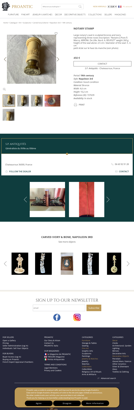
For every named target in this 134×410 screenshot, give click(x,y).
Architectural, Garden (121, 345)
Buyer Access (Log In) (12, 356)
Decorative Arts (119, 353)
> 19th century (66, 23)
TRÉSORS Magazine (56, 356)
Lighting (115, 348)
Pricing (6, 343)
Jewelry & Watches (42, 14)
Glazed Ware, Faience (121, 361)
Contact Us (49, 343)
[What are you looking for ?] (80, 6)
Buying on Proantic (11, 359)
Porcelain (116, 358)
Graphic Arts (87, 351)
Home (5, 23)
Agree (39, 403)
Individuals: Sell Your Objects (15, 348)
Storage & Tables (89, 343)
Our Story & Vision (52, 340)
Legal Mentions (51, 368)
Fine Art (25, 14)
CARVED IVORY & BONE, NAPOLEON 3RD (67, 237)
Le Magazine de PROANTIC (59, 354)
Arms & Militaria (89, 374)
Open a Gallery (9, 340)
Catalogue (13, 23)
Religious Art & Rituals (91, 371)
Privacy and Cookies (53, 370)
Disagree (67, 403)
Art (20, 23)
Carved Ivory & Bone (40, 23)
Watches (85, 364)
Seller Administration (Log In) (15, 345)
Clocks (115, 343)
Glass (114, 369)
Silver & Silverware (120, 366)
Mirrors (115, 351)
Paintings (86, 356)
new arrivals (99, 6)
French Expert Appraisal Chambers (18, 362)
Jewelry (85, 361)
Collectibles (87, 369)
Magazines (120, 14)
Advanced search (108, 378)
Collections (95, 14)
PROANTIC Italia (51, 345)
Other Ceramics (119, 364)
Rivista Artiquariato (56, 359)
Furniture (13, 14)
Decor (58, 14)
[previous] (26, 199)
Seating (85, 345)
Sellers (108, 14)
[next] (107, 199)
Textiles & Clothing (120, 371)
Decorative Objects (75, 14)
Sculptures (27, 23)
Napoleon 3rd (55, 23)
